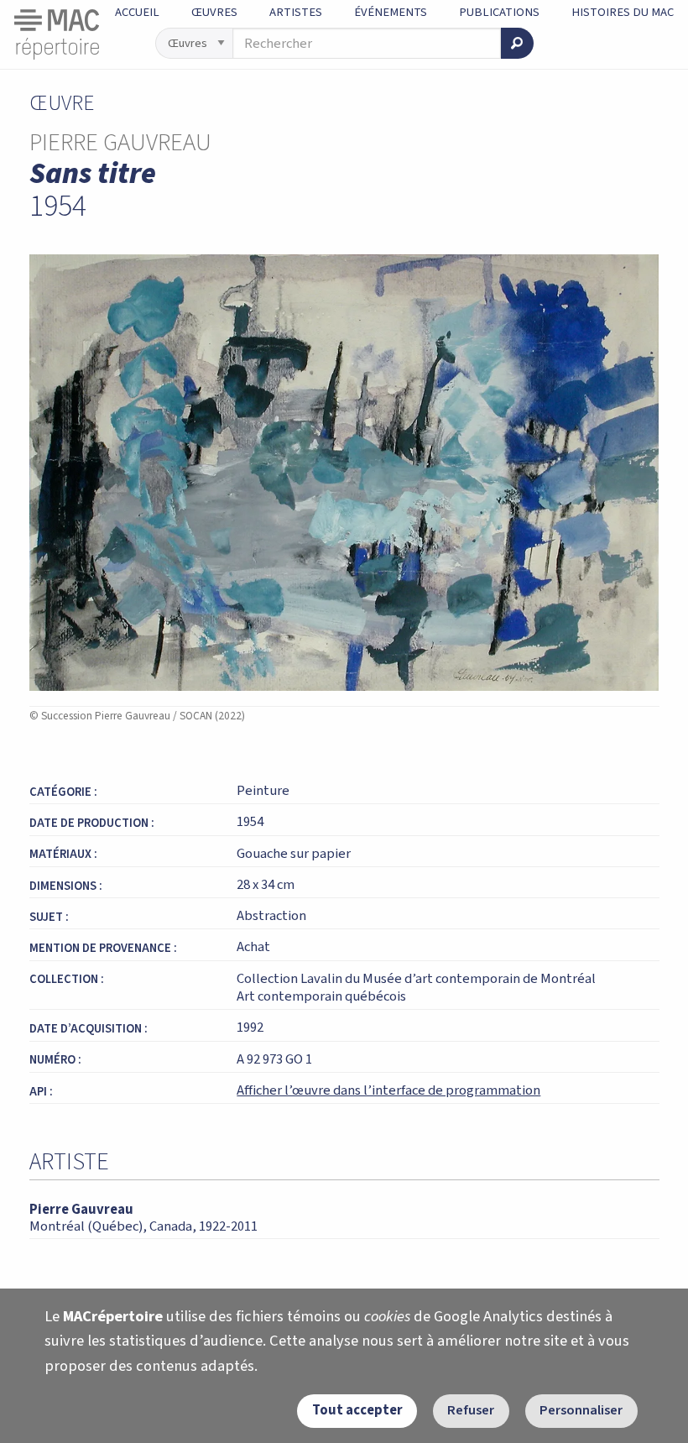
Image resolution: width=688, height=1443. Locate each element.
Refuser (470, 1410)
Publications (499, 12)
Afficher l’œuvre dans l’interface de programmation (388, 1090)
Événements (390, 12)
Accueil (137, 12)
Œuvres (214, 12)
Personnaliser (581, 1410)
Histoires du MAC (622, 12)
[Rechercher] (517, 43)
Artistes (295, 12)
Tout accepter (357, 1410)
